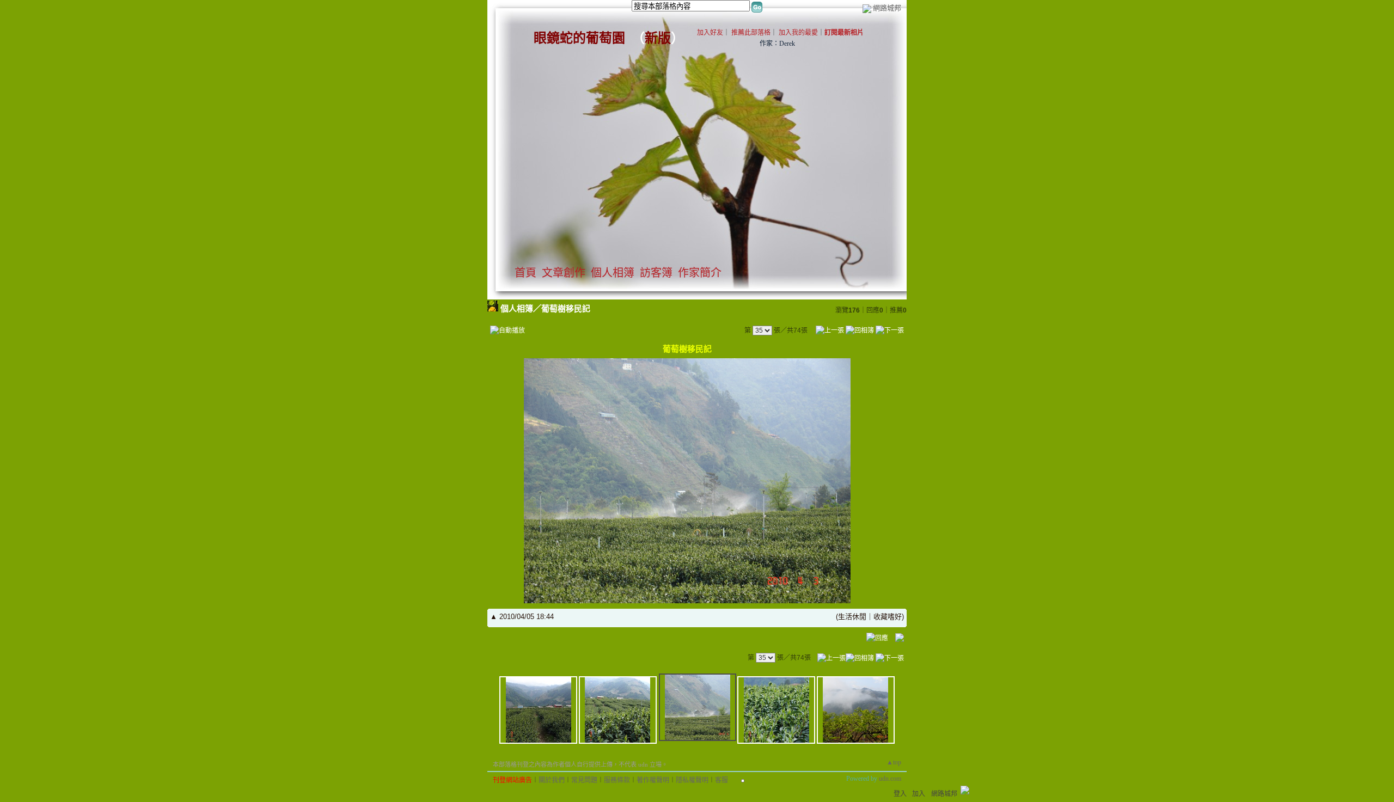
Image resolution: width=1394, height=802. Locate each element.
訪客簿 (656, 273)
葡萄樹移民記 (565, 308)
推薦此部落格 (751, 32)
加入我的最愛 (798, 32)
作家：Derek (777, 43)
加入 (918, 794)
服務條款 (617, 780)
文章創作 (563, 273)
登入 (900, 794)
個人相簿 (612, 273)
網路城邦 (887, 8)
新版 (658, 38)
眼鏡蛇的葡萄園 (579, 38)
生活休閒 (852, 617)
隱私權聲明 (692, 780)
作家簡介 (700, 273)
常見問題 (584, 780)
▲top (893, 762)
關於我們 (552, 780)
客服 (721, 780)
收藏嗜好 (887, 617)
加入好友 (710, 32)
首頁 (525, 273)
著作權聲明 (653, 780)
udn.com (890, 778)
